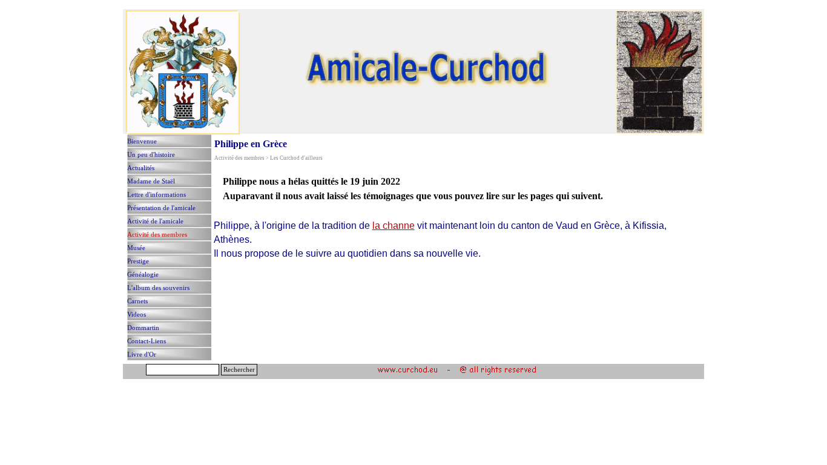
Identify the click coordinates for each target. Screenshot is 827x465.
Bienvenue (142, 141)
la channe (393, 225)
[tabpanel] (455, 188)
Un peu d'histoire (151, 154)
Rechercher (239, 369)
